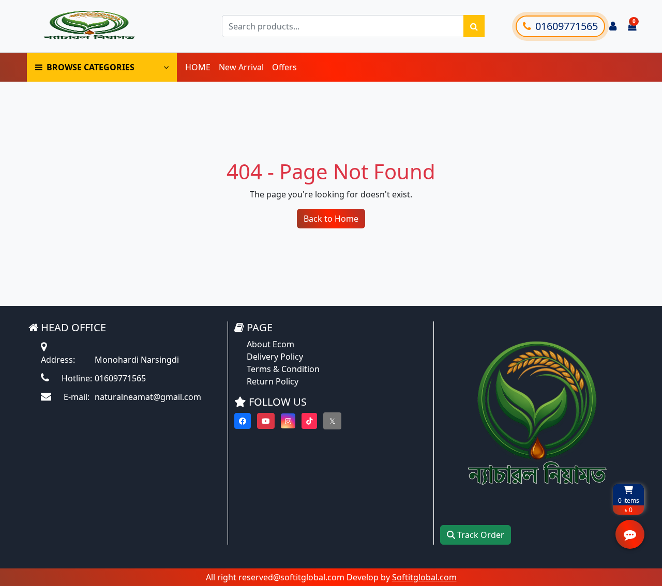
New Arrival (241, 67)
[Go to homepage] (100, 26)
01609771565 (566, 26)
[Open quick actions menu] (629, 534)
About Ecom (270, 344)
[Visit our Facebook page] (242, 421)
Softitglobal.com (424, 577)
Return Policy (272, 381)
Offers (284, 67)
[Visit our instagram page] (288, 420)
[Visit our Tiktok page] (309, 421)
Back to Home (331, 218)
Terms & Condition (283, 369)
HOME (197, 67)
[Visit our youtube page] (266, 421)
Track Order (479, 535)
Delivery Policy (275, 356)
